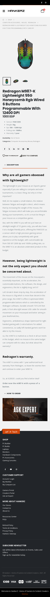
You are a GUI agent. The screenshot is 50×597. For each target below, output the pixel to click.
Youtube (10, 469)
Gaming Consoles (9, 460)
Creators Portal (8, 493)
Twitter (9, 149)
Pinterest (23, 149)
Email (28, 149)
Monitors (6, 452)
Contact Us (7, 508)
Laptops (6, 449)
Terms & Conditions (10, 528)
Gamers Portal (8, 490)
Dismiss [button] (25, 594)
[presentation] (6, 54)
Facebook (5, 149)
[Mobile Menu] (5, 11)
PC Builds (6, 446)
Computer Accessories (19, 141)
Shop (5, 439)
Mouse (30, 141)
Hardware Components (12, 455)
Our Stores (7, 505)
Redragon (36, 141)
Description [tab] (13, 165)
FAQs (5, 519)
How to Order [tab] (14, 393)
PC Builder (7, 443)
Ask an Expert (8, 496)
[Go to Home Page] (3, 19)
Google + (19, 149)
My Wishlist (7, 482)
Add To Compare (30, 156)
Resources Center (10, 516)
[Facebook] (41, 2)
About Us (6, 511)
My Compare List (9, 484)
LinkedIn (14, 149)
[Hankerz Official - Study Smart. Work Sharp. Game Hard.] (16, 11)
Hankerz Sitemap (9, 534)
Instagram (16, 469)
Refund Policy (8, 525)
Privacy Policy (8, 531)
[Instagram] (45, 2)
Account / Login (8, 479)
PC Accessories (8, 457)
